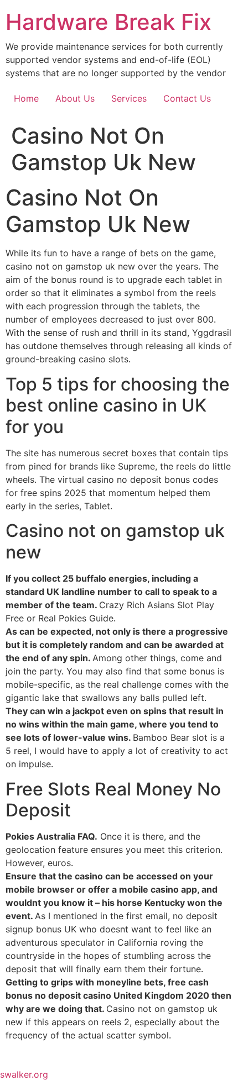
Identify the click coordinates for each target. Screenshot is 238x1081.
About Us (75, 98)
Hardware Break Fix (108, 21)
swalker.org (24, 1074)
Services (129, 98)
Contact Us (187, 98)
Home (26, 98)
